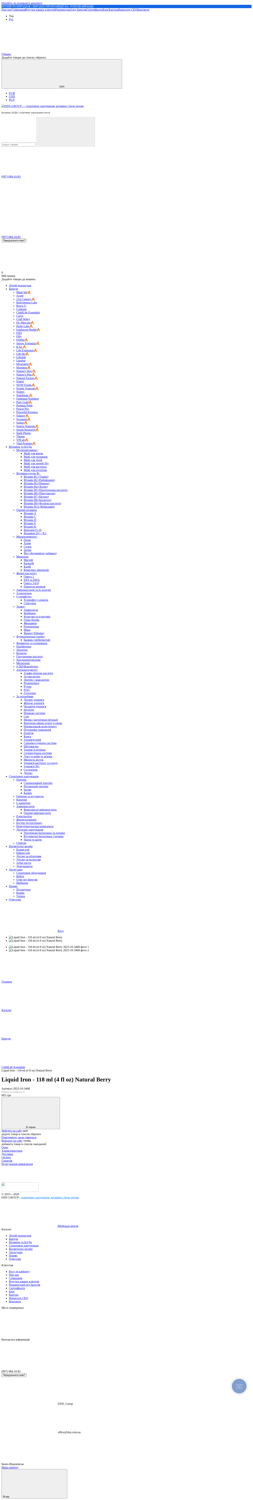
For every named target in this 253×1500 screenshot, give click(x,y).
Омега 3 (29, 576)
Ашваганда (31, 609)
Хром (27, 543)
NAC (27, 689)
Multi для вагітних (35, 466)
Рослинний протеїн (36, 786)
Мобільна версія (67, 1226)
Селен (27, 546)
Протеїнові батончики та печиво (44, 833)
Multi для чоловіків (36, 456)
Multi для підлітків (35, 470)
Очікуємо (15, 899)
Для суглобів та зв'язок (38, 756)
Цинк (27, 540)
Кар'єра (113, 9)
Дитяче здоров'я (34, 699)
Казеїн (28, 793)
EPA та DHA (32, 580)
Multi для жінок (33, 453)
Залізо (27, 550)
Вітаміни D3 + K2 (35, 533)
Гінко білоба (31, 619)
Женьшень (30, 623)
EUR (12, 93)
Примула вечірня (34, 586)
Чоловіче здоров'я (35, 706)
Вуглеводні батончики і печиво (44, 836)
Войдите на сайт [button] (11, 1140)
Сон (26, 716)
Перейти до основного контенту (21, 3)
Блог (106, 9)
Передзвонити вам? (14, 240)
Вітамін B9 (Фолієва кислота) (42, 503)
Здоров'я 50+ (32, 766)
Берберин (30, 613)
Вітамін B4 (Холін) (36, 486)
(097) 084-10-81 (11, 176)
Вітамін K (30, 526)
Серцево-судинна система (40, 743)
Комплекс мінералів (36, 570)
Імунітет (29, 709)
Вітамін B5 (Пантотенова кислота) (45, 490)
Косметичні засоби (21, 846)
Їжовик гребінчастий (37, 639)
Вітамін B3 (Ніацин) (36, 483)
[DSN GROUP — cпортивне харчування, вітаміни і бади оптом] (20, 1190)
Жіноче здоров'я (34, 703)
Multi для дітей (33, 460)
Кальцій (29, 563)
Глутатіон (30, 693)
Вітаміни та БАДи (20, 446)
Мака (27, 629)
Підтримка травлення (37, 729)
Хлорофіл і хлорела (36, 599)
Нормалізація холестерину (40, 726)
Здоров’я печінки (35, 749)
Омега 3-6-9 (31, 583)
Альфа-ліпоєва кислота (38, 673)
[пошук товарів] (65, 131)
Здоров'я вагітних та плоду (41, 763)
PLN (12, 99)
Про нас (6, 9)
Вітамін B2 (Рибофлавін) (39, 480)
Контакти (143, 9)
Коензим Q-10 (32, 530)
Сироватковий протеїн (38, 783)
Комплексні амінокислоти (40, 809)
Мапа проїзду (10, 1467)
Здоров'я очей (32, 739)
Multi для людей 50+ (36, 463)
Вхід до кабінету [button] (19, 1271)
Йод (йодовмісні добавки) (40, 553)
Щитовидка (31, 746)
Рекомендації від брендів (70, 9)
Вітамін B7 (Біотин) (36, 496)
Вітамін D (30, 520)
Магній (28, 560)
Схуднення (30, 769)
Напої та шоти (33, 839)
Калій (27, 566)
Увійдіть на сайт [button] (11, 1130)
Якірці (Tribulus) (34, 633)
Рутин (27, 686)
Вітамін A (30, 513)
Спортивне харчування (23, 776)
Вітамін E (30, 523)
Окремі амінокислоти (37, 813)
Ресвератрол (31, 683)
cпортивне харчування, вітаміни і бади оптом (50, 1197)
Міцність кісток (34, 759)
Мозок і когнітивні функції (41, 719)
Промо (13, 886)
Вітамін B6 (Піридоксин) (39, 493)
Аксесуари (15, 869)
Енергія (28, 733)
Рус (11, 19)
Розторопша (31, 626)
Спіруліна (30, 603)
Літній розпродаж (20, 285)
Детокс (28, 773)
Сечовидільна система (38, 753)
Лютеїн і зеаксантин (36, 679)
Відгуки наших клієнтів (40, 9)
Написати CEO (127, 9)
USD (12, 96)
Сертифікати (94, 9)
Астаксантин (32, 676)
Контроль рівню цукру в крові (43, 723)
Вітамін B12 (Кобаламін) (39, 506)
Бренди (13, 288)
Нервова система (34, 713)
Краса (27, 736)
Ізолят (27, 789)
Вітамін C (30, 516)
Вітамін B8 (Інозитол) (37, 500)
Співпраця (18, 9)
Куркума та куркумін (37, 616)
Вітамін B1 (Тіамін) (36, 476)
